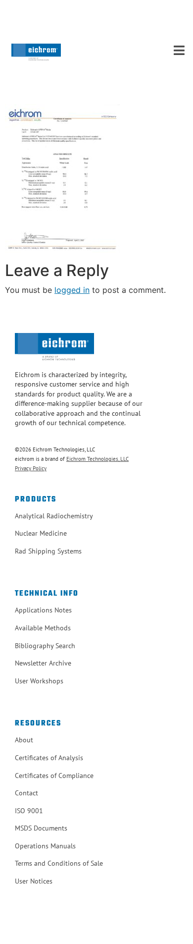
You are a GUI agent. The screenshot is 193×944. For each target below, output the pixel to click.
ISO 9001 (29, 810)
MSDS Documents (41, 828)
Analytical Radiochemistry (54, 515)
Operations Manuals (45, 845)
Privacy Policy (31, 468)
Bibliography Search (45, 645)
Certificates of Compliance (54, 775)
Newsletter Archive (43, 663)
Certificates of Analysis (49, 757)
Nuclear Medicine (41, 533)
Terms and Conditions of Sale (59, 863)
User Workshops (39, 680)
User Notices (33, 881)
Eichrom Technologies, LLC (97, 458)
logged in (72, 290)
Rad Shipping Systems (48, 551)
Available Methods (43, 627)
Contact (26, 792)
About (24, 739)
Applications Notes (43, 610)
